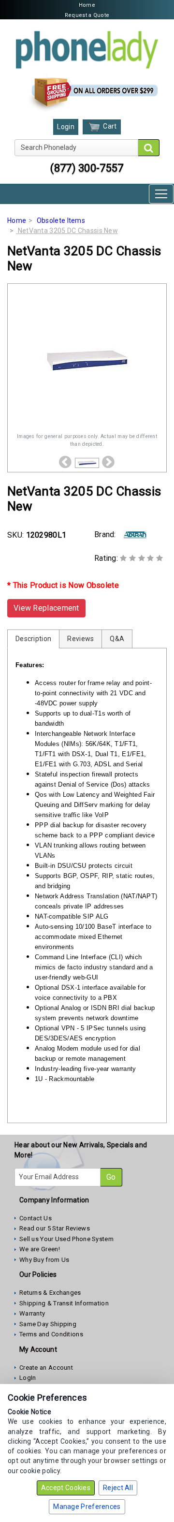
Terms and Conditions (51, 1334)
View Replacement (46, 608)
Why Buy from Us (44, 1259)
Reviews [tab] (80, 639)
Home (87, 5)
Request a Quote (87, 15)
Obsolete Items (61, 220)
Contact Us (35, 1218)
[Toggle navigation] (161, 194)
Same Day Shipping (47, 1324)
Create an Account (46, 1367)
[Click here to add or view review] (141, 558)
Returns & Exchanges (50, 1292)
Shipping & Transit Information (64, 1303)
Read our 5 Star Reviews (54, 1228)
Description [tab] (33, 639)
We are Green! (39, 1249)
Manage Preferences (86, 1506)
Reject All (118, 1488)
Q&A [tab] (117, 639)
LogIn (27, 1377)
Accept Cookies (65, 1488)
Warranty (32, 1313)
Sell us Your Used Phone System (66, 1239)
